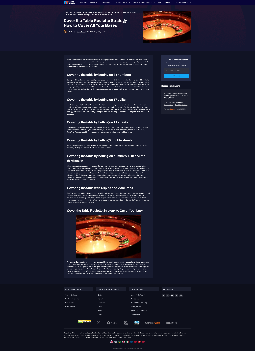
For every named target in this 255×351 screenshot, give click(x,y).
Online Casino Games (84, 12)
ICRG (172, 102)
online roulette (76, 64)
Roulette (101, 299)
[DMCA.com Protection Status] (84, 321)
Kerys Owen (81, 32)
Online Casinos (69, 12)
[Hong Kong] (139, 342)
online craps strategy (75, 66)
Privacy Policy (136, 307)
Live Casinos (69, 303)
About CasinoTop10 (138, 295)
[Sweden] (131, 342)
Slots (100, 295)
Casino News (135, 314)
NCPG (166, 102)
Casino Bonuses (182, 2)
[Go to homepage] (69, 2)
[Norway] (143, 342)
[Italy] (127, 342)
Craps (100, 307)
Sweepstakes (105, 2)
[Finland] (115, 342)
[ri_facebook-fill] (168, 295)
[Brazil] (119, 342)
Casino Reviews (71, 295)
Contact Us (135, 299)
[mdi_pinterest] (181, 295)
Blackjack (101, 303)
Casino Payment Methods (142, 2)
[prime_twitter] (163, 295)
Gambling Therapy (181, 105)
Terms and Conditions (139, 310)
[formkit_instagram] (176, 295)
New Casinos (70, 307)
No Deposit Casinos (72, 299)
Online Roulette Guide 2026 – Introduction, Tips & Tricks (115, 12)
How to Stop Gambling (139, 303)
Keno (100, 310)
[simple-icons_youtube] (172, 295)
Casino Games (121, 2)
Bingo (100, 314)
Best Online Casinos (87, 2)
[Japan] (123, 342)
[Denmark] (135, 342)
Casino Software (164, 2)
